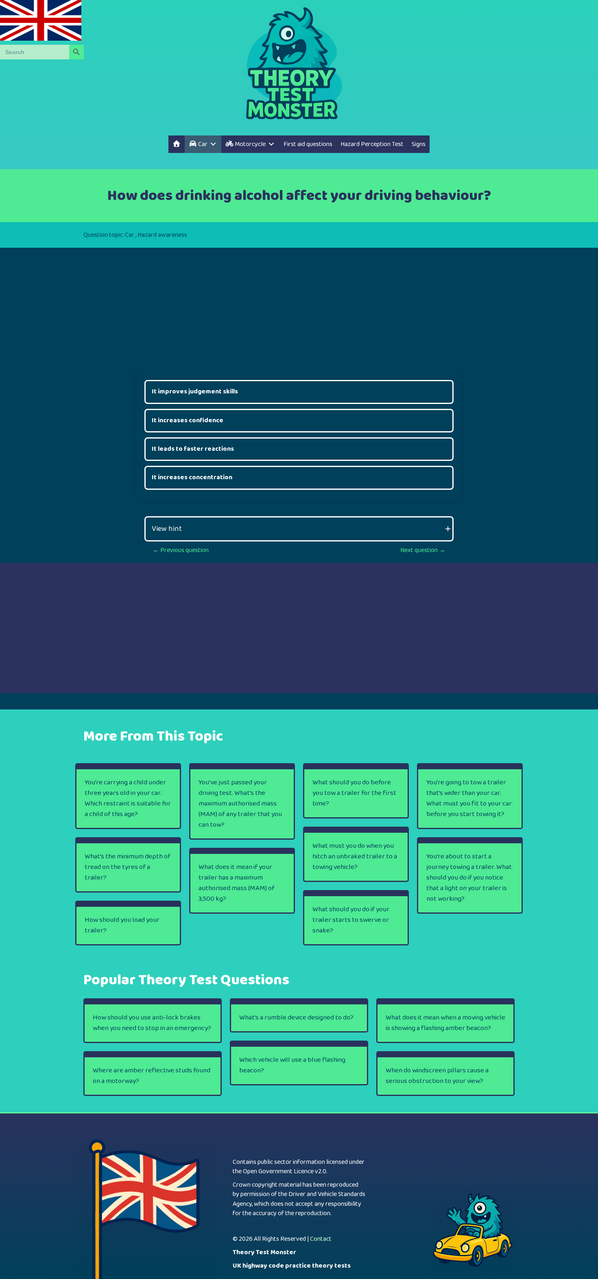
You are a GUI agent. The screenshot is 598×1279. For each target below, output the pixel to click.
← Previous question (181, 550)
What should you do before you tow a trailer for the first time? (354, 793)
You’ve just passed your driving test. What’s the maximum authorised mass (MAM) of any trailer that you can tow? (240, 803)
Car (129, 235)
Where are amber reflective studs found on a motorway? (151, 1076)
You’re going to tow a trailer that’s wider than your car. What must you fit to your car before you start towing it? (469, 798)
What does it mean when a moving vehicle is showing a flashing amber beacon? (445, 1023)
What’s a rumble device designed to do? (296, 1017)
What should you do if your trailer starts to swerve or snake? (350, 920)
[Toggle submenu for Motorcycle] (271, 144)
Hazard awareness (162, 235)
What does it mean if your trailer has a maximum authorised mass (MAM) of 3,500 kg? (237, 883)
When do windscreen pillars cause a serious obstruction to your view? (437, 1076)
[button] (299, 528)
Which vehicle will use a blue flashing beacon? (292, 1065)
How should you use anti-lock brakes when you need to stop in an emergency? (152, 1023)
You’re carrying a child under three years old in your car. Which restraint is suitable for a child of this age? (128, 798)
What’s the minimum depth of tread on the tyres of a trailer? (127, 867)
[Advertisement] (299, 305)
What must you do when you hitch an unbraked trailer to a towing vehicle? (354, 856)
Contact (321, 1239)
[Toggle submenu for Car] (213, 144)
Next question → (422, 550)
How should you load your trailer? (122, 925)
